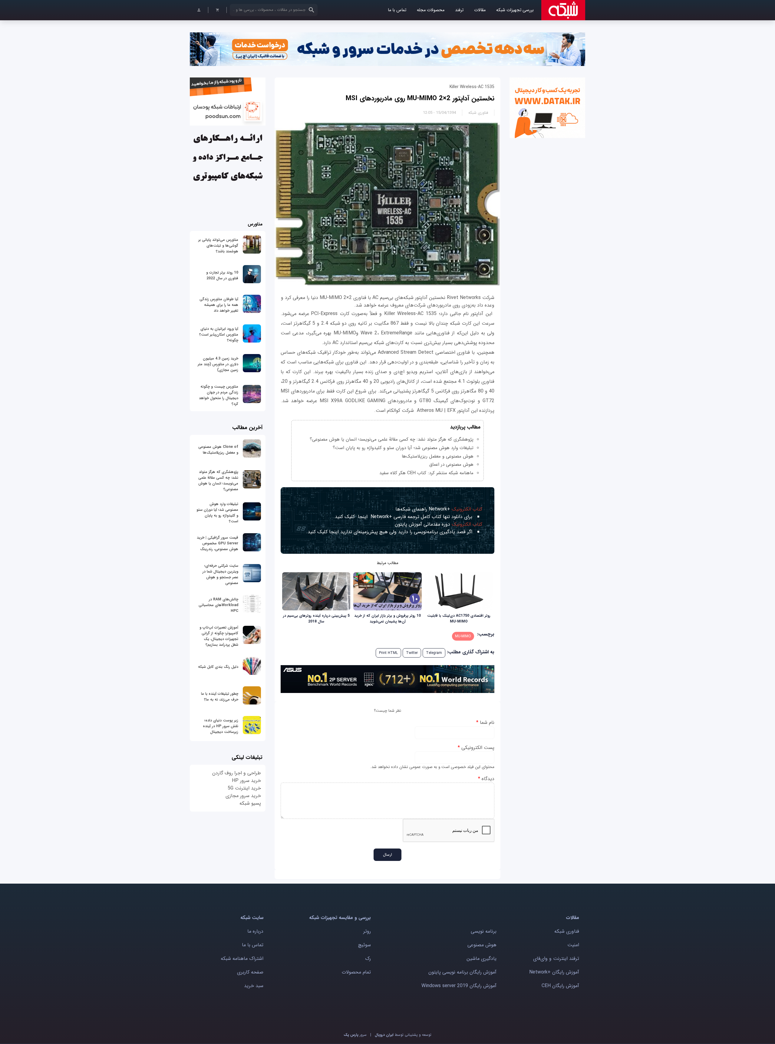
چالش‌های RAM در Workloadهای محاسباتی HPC (218, 605)
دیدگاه (486, 779)
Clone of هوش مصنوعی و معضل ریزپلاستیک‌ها (218, 449)
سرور (355, 1035)
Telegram (434, 653)
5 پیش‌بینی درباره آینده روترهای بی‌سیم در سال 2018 (316, 618)
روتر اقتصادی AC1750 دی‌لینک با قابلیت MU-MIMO (458, 618)
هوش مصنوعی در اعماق (451, 464)
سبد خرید (253, 986)
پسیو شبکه (250, 803)
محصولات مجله (430, 10)
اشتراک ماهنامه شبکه (242, 958)
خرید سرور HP (246, 780)
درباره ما (255, 931)
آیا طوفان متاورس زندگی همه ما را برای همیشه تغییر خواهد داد (219, 305)
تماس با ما (397, 10)
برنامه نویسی (483, 931)
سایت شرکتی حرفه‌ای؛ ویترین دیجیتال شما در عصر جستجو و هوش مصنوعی (220, 574)
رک (368, 958)
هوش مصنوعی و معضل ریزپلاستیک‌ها (437, 456)
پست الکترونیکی (476, 747)
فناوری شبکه (478, 113)
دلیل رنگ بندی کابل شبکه (218, 667)
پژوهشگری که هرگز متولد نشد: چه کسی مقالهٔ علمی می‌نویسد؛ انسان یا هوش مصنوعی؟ (391, 439)
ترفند (459, 10)
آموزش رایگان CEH (560, 986)
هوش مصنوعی (481, 945)
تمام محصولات (356, 972)
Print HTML (388, 653)
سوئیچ (364, 945)
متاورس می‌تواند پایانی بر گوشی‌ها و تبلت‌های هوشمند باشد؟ (218, 245)
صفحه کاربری (250, 972)
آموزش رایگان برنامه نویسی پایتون (462, 972)
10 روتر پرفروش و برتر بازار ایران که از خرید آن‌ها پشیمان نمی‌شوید (387, 618)
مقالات (480, 10)
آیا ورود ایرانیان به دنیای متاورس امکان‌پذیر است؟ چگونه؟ (218, 334)
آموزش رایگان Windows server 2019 (458, 986)
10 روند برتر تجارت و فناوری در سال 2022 (222, 275)
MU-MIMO (463, 636)
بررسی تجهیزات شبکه (515, 10)
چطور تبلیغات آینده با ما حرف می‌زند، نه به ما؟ (219, 696)
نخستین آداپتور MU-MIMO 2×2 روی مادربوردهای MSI (420, 98)
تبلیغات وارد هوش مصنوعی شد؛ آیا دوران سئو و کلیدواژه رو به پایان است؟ (403, 447)
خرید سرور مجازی (243, 795)
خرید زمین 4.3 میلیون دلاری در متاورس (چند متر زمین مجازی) (218, 364)
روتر (367, 931)
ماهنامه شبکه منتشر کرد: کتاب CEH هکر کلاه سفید (426, 473)
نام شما (485, 722)
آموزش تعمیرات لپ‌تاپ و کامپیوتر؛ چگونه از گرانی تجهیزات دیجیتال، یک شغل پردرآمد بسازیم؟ (219, 636)
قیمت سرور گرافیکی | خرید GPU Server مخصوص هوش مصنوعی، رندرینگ (217, 543)
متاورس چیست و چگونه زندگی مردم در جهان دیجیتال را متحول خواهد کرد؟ (218, 395)
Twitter (412, 653)
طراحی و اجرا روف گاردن (236, 773)
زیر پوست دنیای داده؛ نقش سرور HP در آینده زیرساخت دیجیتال (220, 726)
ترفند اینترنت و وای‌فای (556, 958)
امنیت (573, 945)
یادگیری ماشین (481, 958)
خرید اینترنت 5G (244, 788)
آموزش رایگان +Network (554, 972)
